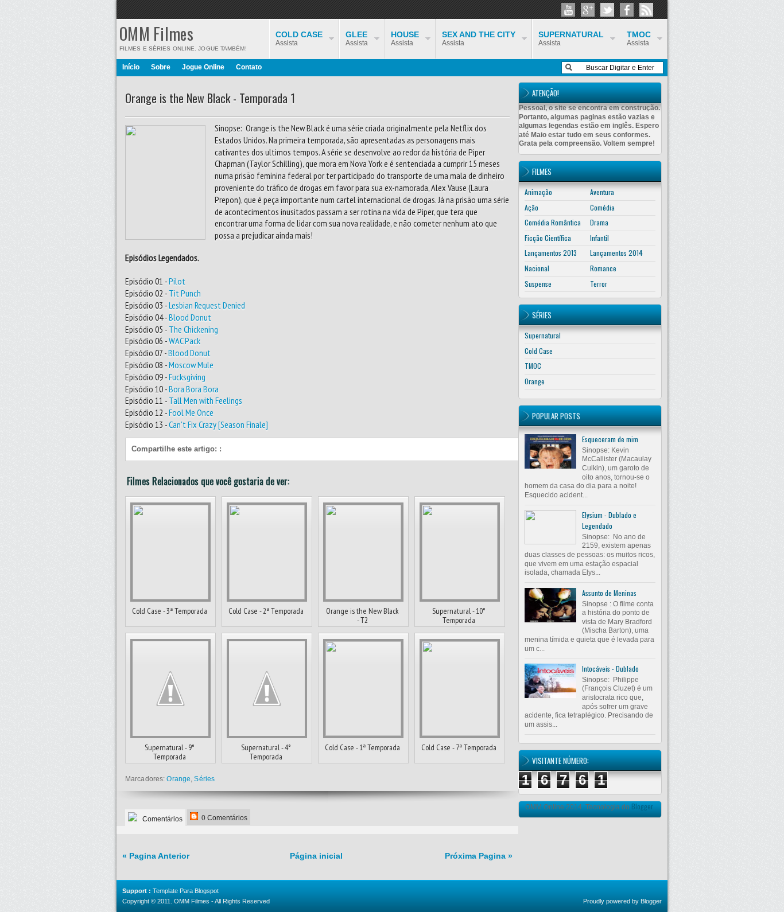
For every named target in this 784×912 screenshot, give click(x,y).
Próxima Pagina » (479, 855)
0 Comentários (223, 818)
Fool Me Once (191, 412)
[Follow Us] (607, 10)
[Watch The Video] (568, 10)
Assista (639, 38)
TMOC (533, 366)
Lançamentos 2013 (551, 253)
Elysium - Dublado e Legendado (609, 520)
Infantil (599, 238)
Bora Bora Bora (194, 389)
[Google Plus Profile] (588, 10)
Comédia (602, 207)
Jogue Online (203, 67)
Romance (603, 268)
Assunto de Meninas (609, 593)
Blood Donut (190, 317)
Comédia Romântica (553, 222)
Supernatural (543, 335)
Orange (178, 779)
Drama (599, 222)
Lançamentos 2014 (616, 253)
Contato (249, 67)
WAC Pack (184, 340)
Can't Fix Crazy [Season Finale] (218, 424)
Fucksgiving (187, 377)
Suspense (538, 284)
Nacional (537, 268)
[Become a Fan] (627, 10)
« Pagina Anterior (155, 855)
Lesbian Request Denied (207, 305)
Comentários (162, 819)
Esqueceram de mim (610, 439)
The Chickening (193, 329)
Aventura (602, 192)
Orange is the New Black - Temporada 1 (210, 98)
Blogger (642, 806)
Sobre (160, 67)
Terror (598, 284)
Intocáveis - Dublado (610, 668)
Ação (531, 207)
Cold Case (539, 351)
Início (130, 67)
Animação (538, 192)
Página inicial (316, 855)
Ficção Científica (548, 238)
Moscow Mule (191, 365)
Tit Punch (185, 293)
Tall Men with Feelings (205, 400)
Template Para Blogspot (186, 890)
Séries (204, 779)
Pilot (177, 281)
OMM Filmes (156, 33)
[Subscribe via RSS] (646, 10)
